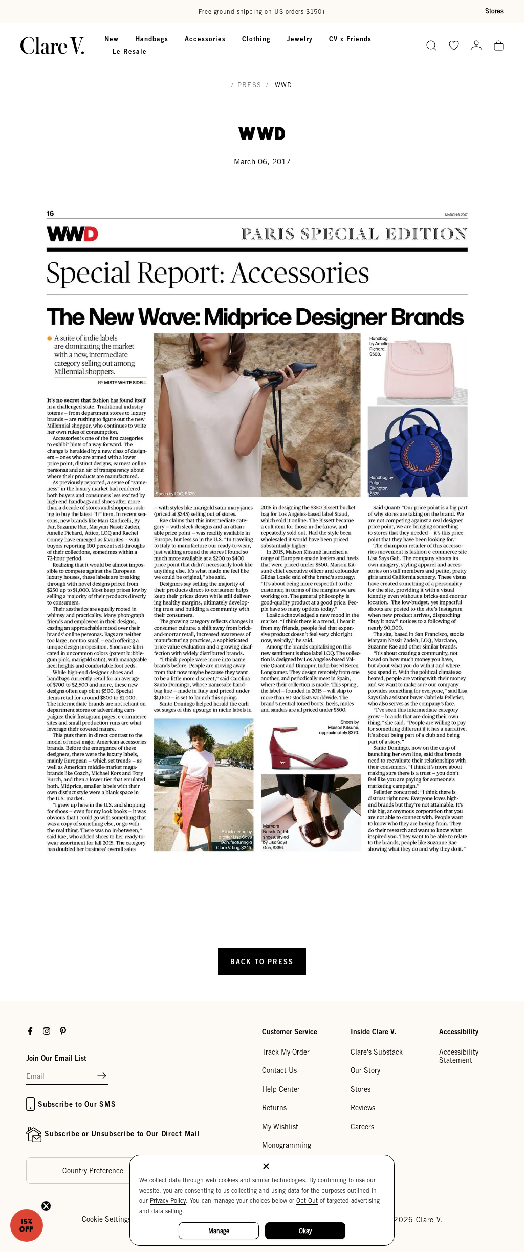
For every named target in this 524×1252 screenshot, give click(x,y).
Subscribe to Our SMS (77, 1104)
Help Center (281, 1089)
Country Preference (92, 1171)
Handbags (151, 39)
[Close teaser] (46, 1206)
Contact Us (279, 1070)
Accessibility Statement (458, 1056)
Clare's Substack (377, 1052)
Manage (218, 1231)
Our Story (365, 1070)
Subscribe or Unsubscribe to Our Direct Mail (122, 1133)
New (111, 39)
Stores (494, 11)
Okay (305, 1231)
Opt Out (307, 1200)
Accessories (205, 39)
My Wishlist (280, 1127)
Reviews (363, 1108)
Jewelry (300, 39)
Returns (274, 1108)
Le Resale (130, 51)
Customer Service (289, 1031)
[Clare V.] (52, 45)
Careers (362, 1127)
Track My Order (286, 1052)
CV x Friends (350, 39)
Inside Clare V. (373, 1031)
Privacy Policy (168, 1200)
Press (249, 85)
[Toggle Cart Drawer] (499, 46)
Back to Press (262, 961)
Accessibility (458, 1031)
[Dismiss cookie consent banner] (266, 1166)
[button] (102, 1076)
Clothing (256, 39)
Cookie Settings (106, 1219)
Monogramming (286, 1145)
